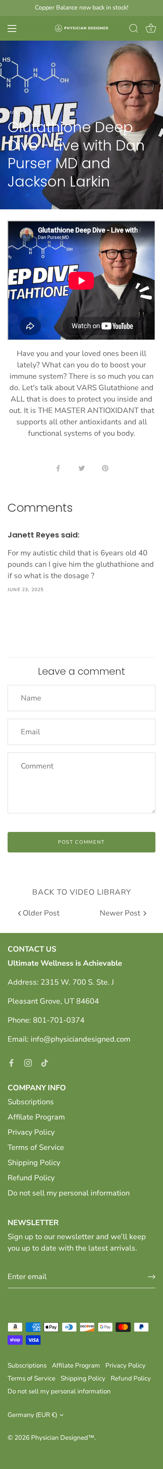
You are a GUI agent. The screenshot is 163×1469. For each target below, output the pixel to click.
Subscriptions (31, 1102)
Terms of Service (36, 1147)
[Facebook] (11, 1062)
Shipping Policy (34, 1162)
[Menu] (12, 28)
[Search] (133, 29)
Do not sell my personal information (69, 1193)
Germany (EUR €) (32, 1415)
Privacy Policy (31, 1132)
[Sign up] (151, 1277)
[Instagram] (28, 1062)
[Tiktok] (45, 1062)
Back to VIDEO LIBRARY (81, 892)
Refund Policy (31, 1178)
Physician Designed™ (62, 1437)
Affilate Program (36, 1117)
